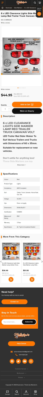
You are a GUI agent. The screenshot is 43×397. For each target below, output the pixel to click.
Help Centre (21, 344)
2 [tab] (19, 87)
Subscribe (29, 322)
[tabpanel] (21, 56)
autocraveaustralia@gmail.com (23, 352)
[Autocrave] (21, 3)
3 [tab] (20, 87)
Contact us (14, 302)
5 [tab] (23, 87)
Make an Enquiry (27, 111)
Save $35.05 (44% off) (21, 96)
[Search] (35, 2)
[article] (11, 261)
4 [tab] (22, 87)
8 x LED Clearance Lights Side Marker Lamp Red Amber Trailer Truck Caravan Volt (32, 264)
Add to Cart (25, 104)
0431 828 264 (23, 355)
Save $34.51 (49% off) (8, 275)
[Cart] (40, 3)
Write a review (5, 23)
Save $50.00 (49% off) (29, 275)
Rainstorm (34, 385)
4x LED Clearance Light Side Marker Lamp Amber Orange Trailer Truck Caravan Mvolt (11, 264)
